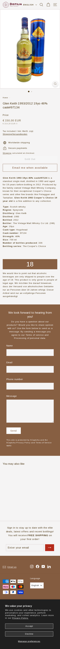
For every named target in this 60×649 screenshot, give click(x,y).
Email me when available (30, 167)
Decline (29, 634)
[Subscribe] (49, 547)
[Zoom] (55, 84)
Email (9, 362)
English (28, 5)
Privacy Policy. (20, 618)
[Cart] (48, 4)
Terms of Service (44, 443)
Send (13, 430)
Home (5, 98)
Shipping (7, 153)
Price (6, 115)
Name (9, 345)
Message (11, 396)
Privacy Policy (23, 443)
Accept (29, 626)
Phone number (14, 379)
